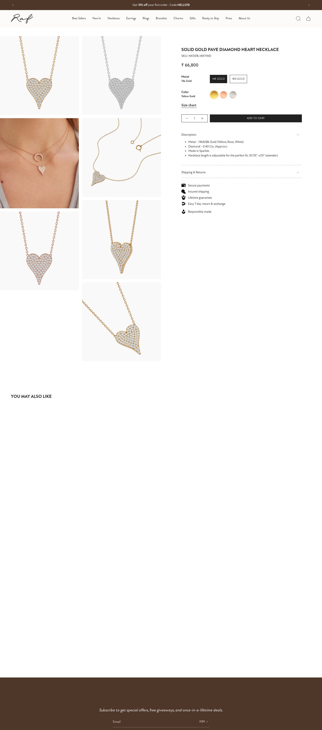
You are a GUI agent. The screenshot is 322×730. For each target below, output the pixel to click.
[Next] (309, 5)
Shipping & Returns (193, 172)
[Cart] (308, 18)
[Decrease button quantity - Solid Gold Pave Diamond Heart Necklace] (186, 118)
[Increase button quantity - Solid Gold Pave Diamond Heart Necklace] (202, 118)
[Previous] (13, 5)
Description (188, 135)
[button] (113, 18)
